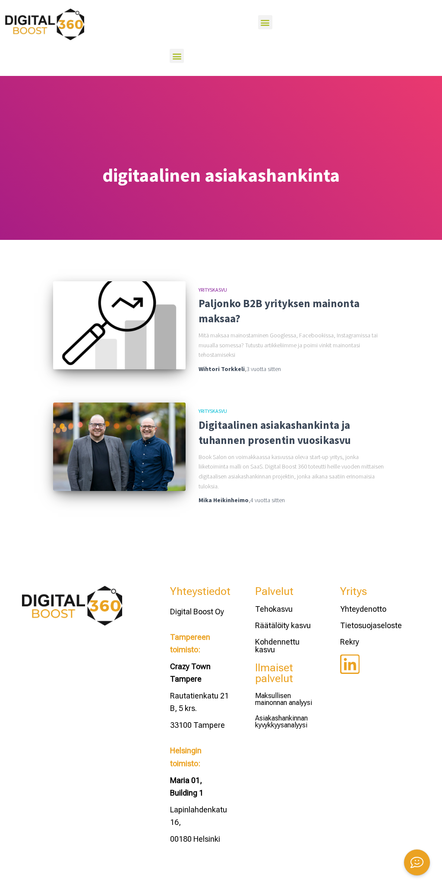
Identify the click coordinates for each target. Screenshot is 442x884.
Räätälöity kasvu (283, 625)
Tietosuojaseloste (371, 625)
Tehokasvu (274, 608)
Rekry (349, 641)
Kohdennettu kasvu (277, 645)
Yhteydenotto (363, 608)
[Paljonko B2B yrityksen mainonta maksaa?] (119, 325)
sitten (263, 369)
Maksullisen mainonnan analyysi (283, 699)
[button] (265, 22)
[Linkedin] (350, 664)
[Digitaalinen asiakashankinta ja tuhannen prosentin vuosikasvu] (119, 447)
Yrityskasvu (213, 289)
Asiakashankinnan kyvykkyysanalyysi (281, 721)
